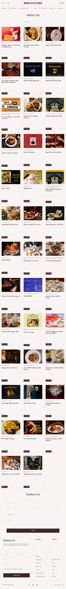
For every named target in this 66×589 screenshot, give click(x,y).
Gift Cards (43, 8)
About (35, 8)
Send (33, 530)
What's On (13, 8)
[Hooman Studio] (63, 584)
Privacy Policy (58, 584)
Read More (4, 93)
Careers (51, 8)
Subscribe (16, 575)
